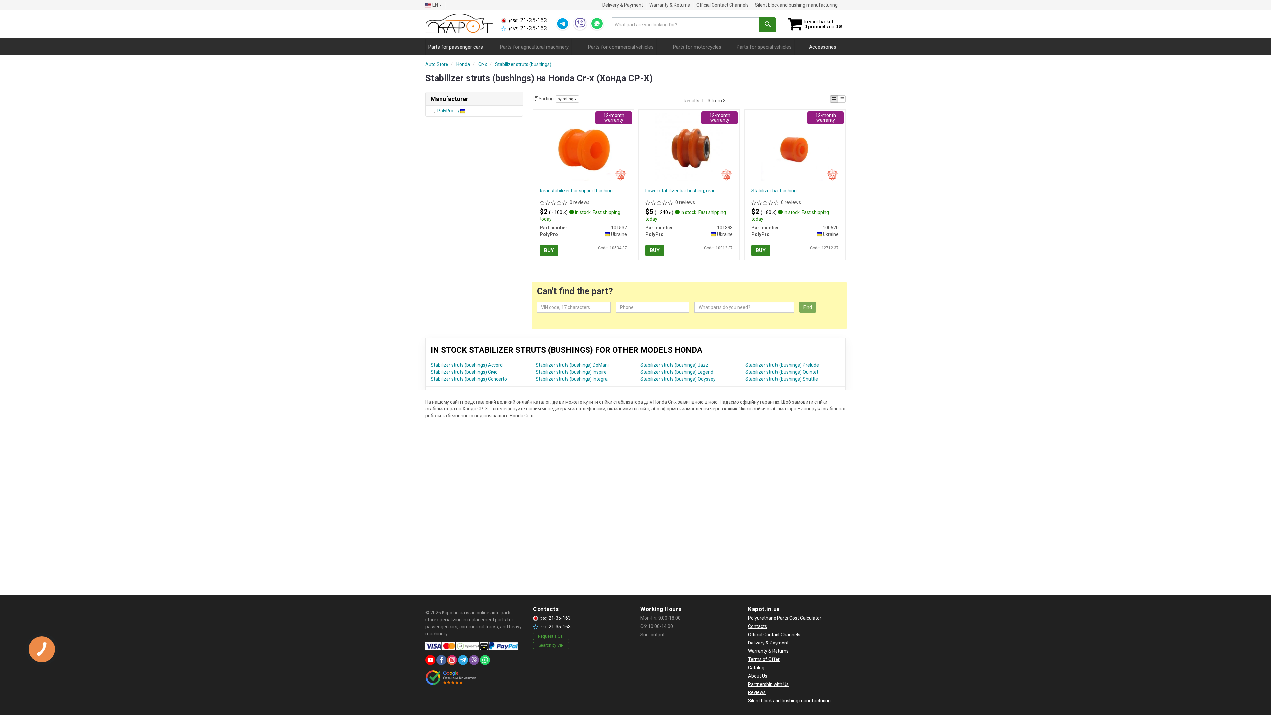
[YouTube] (430, 660)
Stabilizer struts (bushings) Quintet (781, 372)
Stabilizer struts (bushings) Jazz (674, 365)
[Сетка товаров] (834, 99)
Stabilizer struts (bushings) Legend (676, 372)
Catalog (756, 667)
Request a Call (551, 636)
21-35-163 (528, 20)
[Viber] (580, 23)
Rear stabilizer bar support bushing (576, 190)
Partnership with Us (768, 684)
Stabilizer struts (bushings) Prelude (782, 365)
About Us (757, 676)
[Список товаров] (842, 99)
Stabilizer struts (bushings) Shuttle (781, 379)
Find (807, 307)
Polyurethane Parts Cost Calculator (784, 618)
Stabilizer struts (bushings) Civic (464, 372)
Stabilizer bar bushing (774, 190)
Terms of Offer (764, 659)
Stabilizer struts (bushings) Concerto (469, 379)
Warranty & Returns (669, 5)
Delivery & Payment (622, 5)
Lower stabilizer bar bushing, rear (680, 190)
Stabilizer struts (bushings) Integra (572, 379)
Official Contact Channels (722, 5)
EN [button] (435, 5)
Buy (549, 250)
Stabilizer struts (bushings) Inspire (571, 372)
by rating (566, 99)
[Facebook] (441, 660)
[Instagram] (452, 660)
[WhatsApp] (597, 23)
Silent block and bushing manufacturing (796, 5)
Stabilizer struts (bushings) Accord (467, 365)
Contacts (757, 626)
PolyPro (448, 110)
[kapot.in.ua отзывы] (451, 677)
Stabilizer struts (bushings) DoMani (572, 365)
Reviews (757, 692)
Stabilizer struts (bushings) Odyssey (678, 379)
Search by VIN (551, 645)
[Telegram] (562, 23)
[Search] (767, 24)
